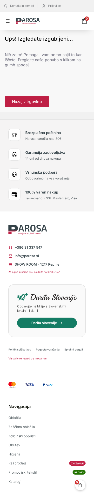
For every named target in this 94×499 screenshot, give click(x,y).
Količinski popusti (21, 436)
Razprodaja (46, 463)
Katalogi (14, 481)
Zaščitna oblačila (21, 427)
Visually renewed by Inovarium (27, 358)
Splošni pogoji (73, 349)
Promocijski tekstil (46, 472)
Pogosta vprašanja (48, 349)
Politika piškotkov (19, 349)
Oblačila (14, 418)
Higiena (14, 454)
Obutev (14, 445)
